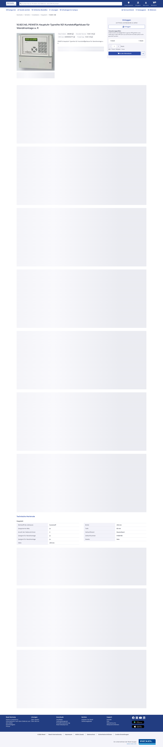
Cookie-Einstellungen (62, 110)
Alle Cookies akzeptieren (102, 118)
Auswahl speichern (61, 118)
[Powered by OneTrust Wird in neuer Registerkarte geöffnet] (105, 124)
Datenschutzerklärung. (96, 83)
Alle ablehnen (87, 118)
